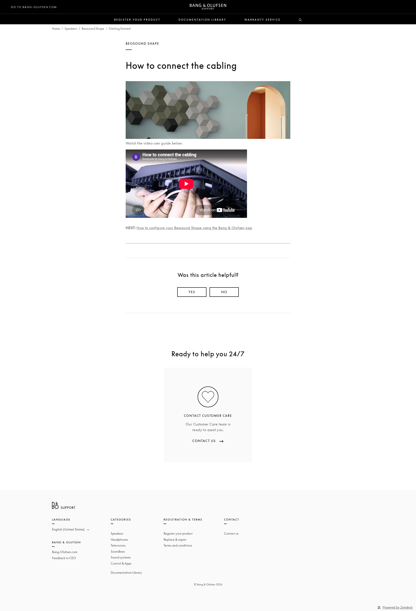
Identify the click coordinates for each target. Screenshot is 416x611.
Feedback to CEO (64, 558)
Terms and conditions (178, 545)
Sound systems (121, 557)
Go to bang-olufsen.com (34, 7)
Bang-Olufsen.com (64, 552)
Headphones (119, 539)
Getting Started (119, 28)
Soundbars (118, 551)
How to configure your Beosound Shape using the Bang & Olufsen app (194, 228)
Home (56, 28)
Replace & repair (175, 539)
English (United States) (68, 529)
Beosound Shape (93, 28)
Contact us (231, 533)
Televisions (118, 545)
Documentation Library (202, 19)
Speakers (71, 28)
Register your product (137, 19)
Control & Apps (121, 563)
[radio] (191, 292)
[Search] (300, 20)
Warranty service (262, 19)
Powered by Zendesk (398, 607)
